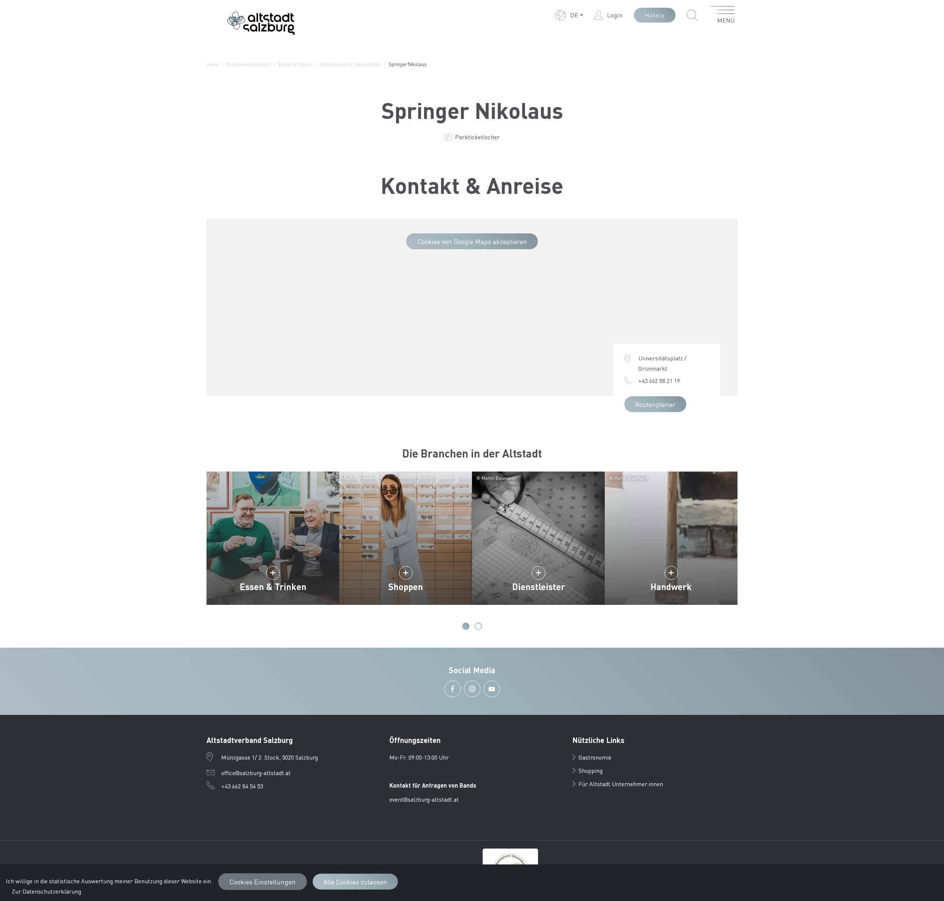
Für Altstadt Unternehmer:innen (621, 784)
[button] (569, 15)
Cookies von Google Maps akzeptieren (472, 241)
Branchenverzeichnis (248, 64)
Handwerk (671, 586)
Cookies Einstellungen (262, 881)
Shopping (591, 770)
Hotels (654, 15)
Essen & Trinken (295, 64)
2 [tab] (478, 626)
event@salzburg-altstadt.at (424, 799)
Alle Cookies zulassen (355, 881)
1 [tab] (465, 626)
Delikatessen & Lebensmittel (350, 64)
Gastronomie (595, 757)
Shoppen (405, 586)
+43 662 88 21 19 (659, 380)
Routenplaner (655, 404)
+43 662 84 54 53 (242, 786)
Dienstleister (538, 586)
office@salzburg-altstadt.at (256, 773)
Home (212, 64)
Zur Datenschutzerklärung (46, 891)
